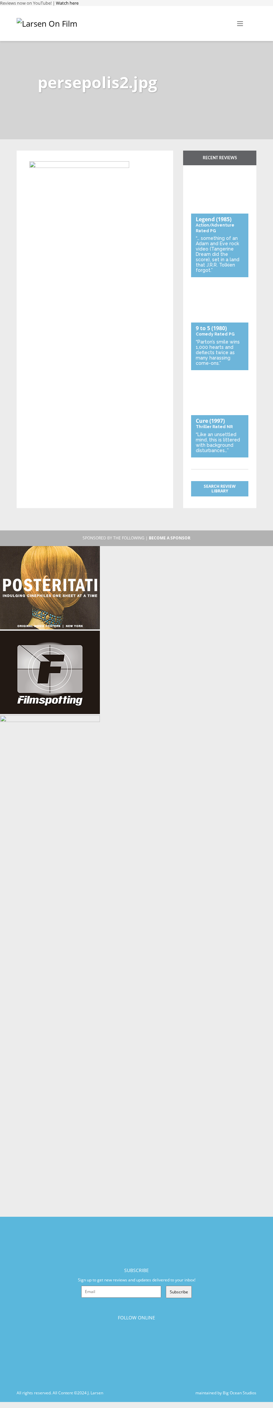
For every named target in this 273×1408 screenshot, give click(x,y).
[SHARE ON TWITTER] (36, 157)
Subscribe (179, 1292)
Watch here (67, 3)
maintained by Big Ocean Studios (225, 1393)
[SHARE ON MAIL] (69, 157)
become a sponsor (169, 538)
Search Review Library (220, 488)
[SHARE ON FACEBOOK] (47, 157)
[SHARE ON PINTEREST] (58, 157)
